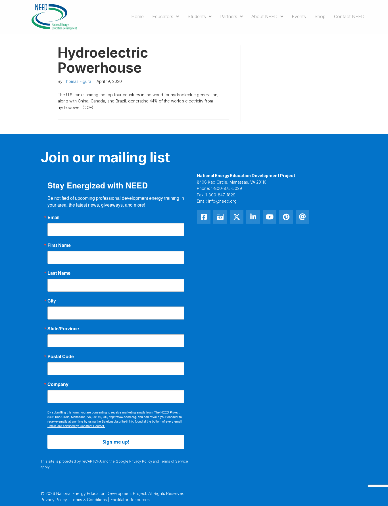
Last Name (58, 273)
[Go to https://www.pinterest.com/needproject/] (286, 217)
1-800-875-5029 (226, 188)
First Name (59, 245)
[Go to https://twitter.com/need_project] (236, 217)
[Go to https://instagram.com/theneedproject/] (220, 217)
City (51, 301)
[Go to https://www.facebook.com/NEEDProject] (203, 217)
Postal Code (60, 356)
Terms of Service (174, 461)
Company (57, 384)
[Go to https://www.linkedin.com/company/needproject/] (253, 217)
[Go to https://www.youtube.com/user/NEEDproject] (269, 217)
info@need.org (222, 201)
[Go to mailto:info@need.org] (302, 217)
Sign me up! (116, 442)
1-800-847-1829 (220, 194)
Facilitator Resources (130, 499)
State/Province (63, 328)
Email (53, 217)
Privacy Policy (140, 461)
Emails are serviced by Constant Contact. (76, 425)
